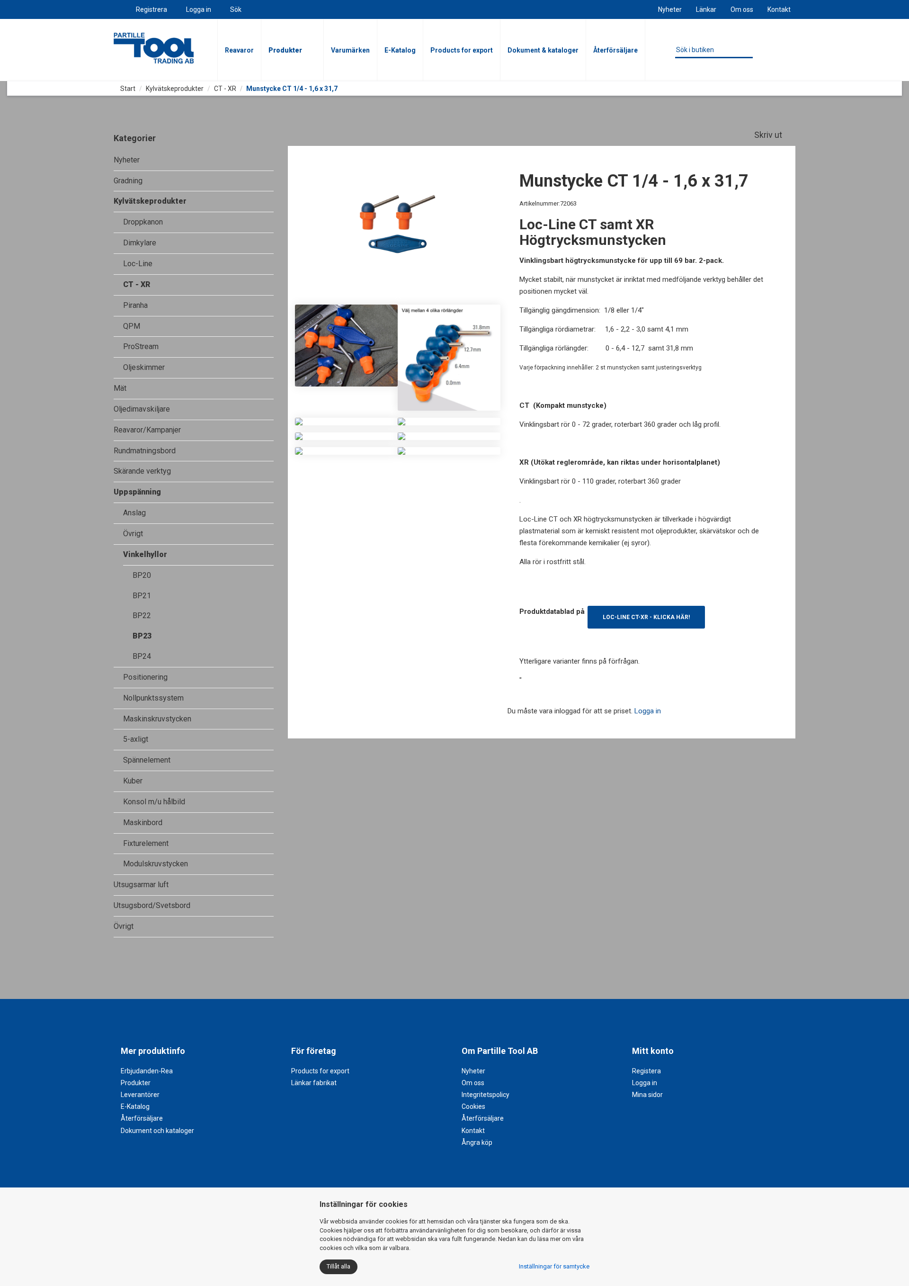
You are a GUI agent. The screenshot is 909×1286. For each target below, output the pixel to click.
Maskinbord (142, 822)
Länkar (706, 9)
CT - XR (225, 88)
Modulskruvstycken (155, 863)
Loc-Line (137, 263)
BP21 (142, 595)
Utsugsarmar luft (141, 884)
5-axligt (135, 739)
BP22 (142, 615)
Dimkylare (139, 242)
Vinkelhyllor (145, 554)
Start (127, 88)
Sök (235, 9)
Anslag (134, 512)
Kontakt (779, 9)
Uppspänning (137, 491)
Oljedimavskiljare (142, 409)
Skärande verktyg (142, 471)
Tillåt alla (338, 1266)
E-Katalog (400, 50)
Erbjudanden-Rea (147, 1071)
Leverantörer (140, 1094)
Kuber (133, 780)
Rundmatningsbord (145, 450)
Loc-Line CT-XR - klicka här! (646, 617)
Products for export (461, 50)
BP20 (142, 575)
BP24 (142, 656)
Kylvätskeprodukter (175, 88)
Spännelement (146, 759)
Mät (120, 388)
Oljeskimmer (144, 367)
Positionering (145, 677)
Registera (646, 1071)
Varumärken (350, 50)
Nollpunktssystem (153, 697)
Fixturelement (146, 843)
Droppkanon (143, 221)
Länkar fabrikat (314, 1083)
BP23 (142, 635)
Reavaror (239, 50)
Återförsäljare (615, 50)
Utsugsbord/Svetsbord (152, 905)
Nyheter (670, 9)
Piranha (135, 305)
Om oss (742, 9)
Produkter (285, 50)
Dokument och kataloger (157, 1130)
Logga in (198, 9)
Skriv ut (769, 135)
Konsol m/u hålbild (154, 801)
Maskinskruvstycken (157, 718)
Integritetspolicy (485, 1094)
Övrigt (133, 533)
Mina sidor (647, 1094)
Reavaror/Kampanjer (147, 429)
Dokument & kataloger (543, 50)
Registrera (151, 9)
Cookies (473, 1106)
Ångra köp (477, 1142)
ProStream (141, 346)
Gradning (128, 180)
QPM (131, 326)
